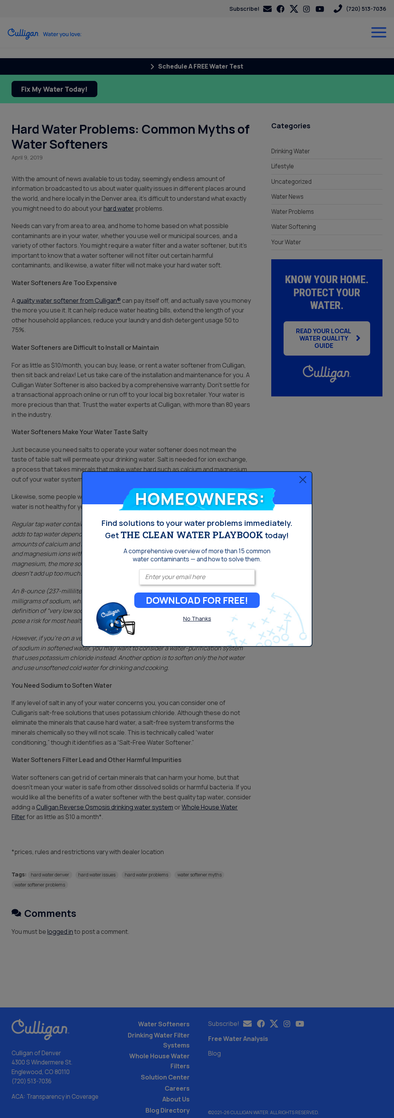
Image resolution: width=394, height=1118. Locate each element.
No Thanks (197, 618)
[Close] (303, 480)
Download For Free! (197, 600)
